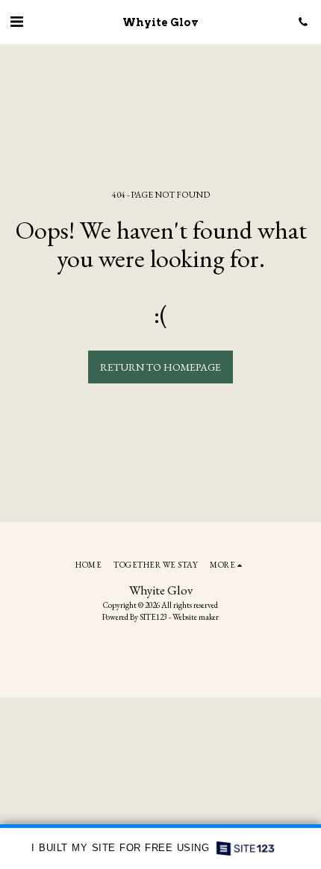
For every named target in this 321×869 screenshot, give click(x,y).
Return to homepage (160, 367)
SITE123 (153, 617)
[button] (16, 22)
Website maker (195, 617)
